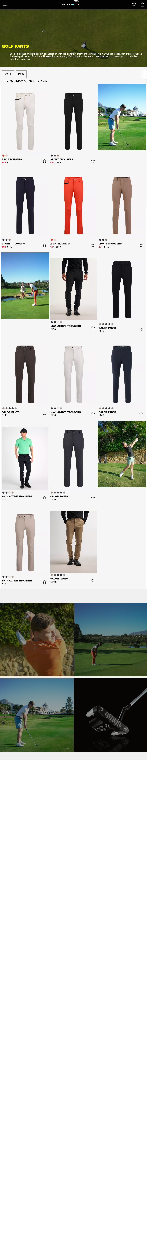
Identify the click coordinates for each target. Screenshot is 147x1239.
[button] (5, 4)
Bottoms (34, 81)
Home (5, 81)
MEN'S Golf (22, 81)
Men (12, 81)
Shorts (7, 74)
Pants (21, 74)
